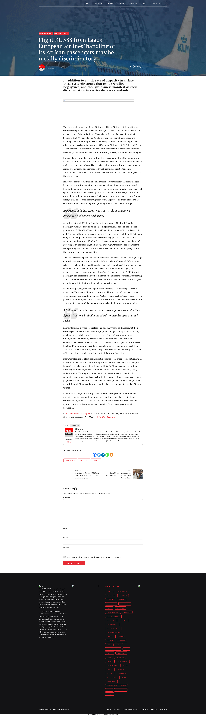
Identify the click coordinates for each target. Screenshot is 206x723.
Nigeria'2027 (121, 653)
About (66, 425)
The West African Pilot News (117, 686)
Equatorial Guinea (113, 628)
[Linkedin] (103, 455)
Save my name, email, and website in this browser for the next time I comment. (93, 557)
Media (119, 645)
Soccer (110, 673)
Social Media (122, 673)
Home (88, 3)
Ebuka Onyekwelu (113, 612)
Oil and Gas (120, 657)
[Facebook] (67, 442)
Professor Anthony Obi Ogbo (77, 413)
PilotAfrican (51, 68)
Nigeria (96, 460)
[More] (111, 455)
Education (111, 620)
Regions (110, 669)
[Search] (166, 1)
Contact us (144, 709)
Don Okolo (120, 608)
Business (98, 3)
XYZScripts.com (114, 714)
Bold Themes (70, 460)
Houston (110, 641)
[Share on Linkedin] (139, 66)
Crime (109, 608)
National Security (113, 649)
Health (110, 636)
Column (121, 600)
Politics (125, 665)
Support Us (156, 3)
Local (109, 645)
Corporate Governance (130, 709)
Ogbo (109, 657)
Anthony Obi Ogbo (45, 33)
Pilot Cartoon (122, 661)
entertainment (112, 624)
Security (121, 669)
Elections (123, 620)
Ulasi (109, 690)
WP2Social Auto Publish (94, 714)
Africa (110, 591)
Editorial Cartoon (113, 616)
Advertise (154, 709)
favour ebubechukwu (114, 632)
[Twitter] (70, 442)
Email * (65, 538)
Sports (124, 677)
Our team (117, 709)
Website (66, 547)
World (110, 694)
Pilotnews (49, 67)
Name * (66, 528)
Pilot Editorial (112, 665)
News (126, 649)
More (145, 3)
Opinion (121, 3)
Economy (127, 612)
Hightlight (84, 460)
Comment (67, 498)
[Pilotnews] (69, 436)
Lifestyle (110, 3)
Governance (133, 3)
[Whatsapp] (107, 455)
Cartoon (110, 600)
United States (121, 690)
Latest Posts (75, 425)
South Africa (112, 677)
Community (111, 604)
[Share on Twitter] (135, 66)
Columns (57, 33)
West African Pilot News (105, 417)
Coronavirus (125, 604)
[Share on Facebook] (130, 66)
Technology (111, 682)
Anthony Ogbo (122, 591)
